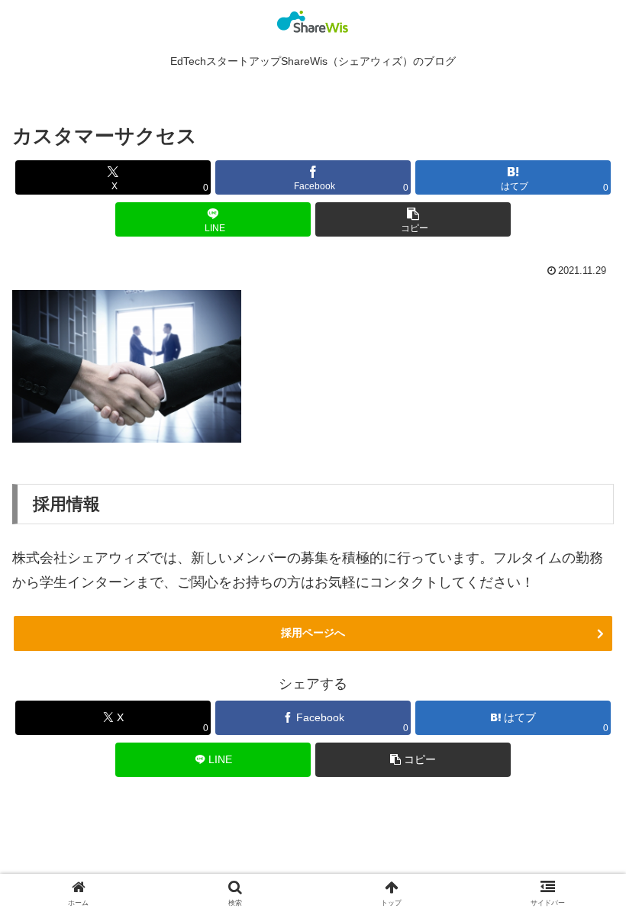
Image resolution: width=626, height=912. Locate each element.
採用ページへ (313, 633)
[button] (413, 219)
